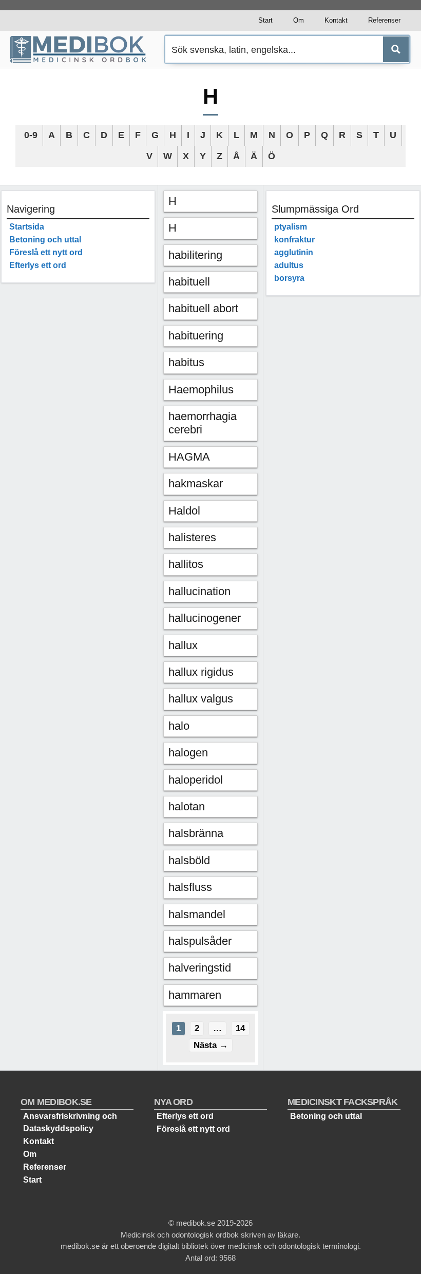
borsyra (289, 278)
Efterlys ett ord (37, 265)
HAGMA (189, 456)
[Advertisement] (78, 445)
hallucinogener (204, 618)
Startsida (26, 226)
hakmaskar (195, 483)
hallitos (185, 564)
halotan (186, 806)
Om (298, 20)
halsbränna (195, 833)
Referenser (384, 20)
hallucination (199, 591)
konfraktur (294, 239)
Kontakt (336, 20)
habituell (189, 281)
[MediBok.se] (82, 49)
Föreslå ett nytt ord (46, 252)
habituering (195, 335)
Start (265, 20)
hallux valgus (200, 698)
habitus (186, 362)
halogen (188, 752)
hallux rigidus (201, 671)
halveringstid (199, 967)
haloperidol (195, 779)
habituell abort (203, 308)
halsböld (189, 860)
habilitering (195, 255)
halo (178, 725)
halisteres (192, 537)
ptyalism (290, 226)
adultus (288, 265)
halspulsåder (200, 941)
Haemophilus (201, 389)
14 (242, 1028)
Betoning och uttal (45, 239)
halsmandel (196, 914)
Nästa (211, 1045)
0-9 (30, 135)
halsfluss (190, 887)
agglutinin (293, 252)
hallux (183, 645)
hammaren (194, 994)
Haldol (184, 510)
